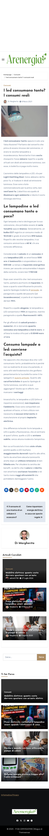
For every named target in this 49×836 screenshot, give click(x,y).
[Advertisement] (24, 25)
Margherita (14, 101)
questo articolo (22, 378)
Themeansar (24, 832)
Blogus (37, 829)
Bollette (7, 770)
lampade (35, 290)
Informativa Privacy (10, 795)
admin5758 (14, 578)
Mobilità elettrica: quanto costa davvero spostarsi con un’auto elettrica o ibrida (22, 575)
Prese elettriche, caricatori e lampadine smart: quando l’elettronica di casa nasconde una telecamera (24, 724)
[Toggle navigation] (3, 59)
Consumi (7, 85)
